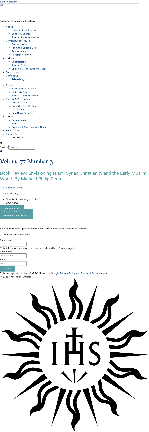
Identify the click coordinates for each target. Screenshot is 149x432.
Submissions (19, 61)
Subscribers (12, 72)
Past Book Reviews (22, 54)
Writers (10, 58)
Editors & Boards (21, 33)
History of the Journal (24, 30)
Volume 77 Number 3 (26, 162)
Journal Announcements (25, 37)
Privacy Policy (68, 273)
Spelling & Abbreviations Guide (29, 68)
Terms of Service (90, 273)
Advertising (18, 79)
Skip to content (8, 1)
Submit (7, 268)
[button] (74, 143)
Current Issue (19, 44)
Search (4, 147)
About (9, 26)
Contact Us (12, 75)
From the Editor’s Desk (24, 47)
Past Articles (19, 51)
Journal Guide (19, 65)
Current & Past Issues (18, 40)
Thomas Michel (8, 193)
